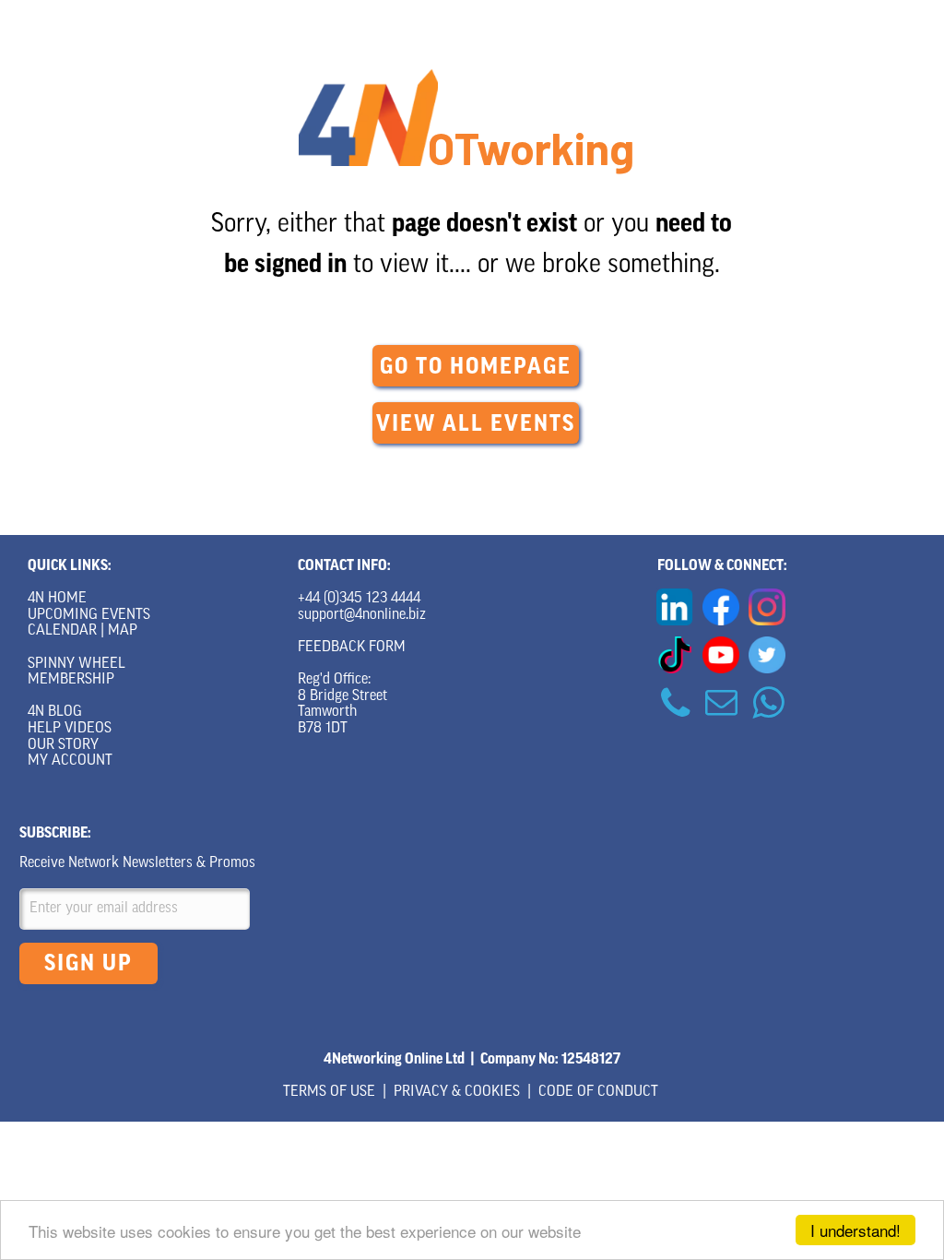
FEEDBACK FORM (352, 647)
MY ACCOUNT (70, 761)
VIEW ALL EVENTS (475, 423)
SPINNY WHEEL (76, 664)
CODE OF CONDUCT (598, 1092)
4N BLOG (55, 712)
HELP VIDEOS (70, 728)
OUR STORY (63, 745)
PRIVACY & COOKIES (457, 1092)
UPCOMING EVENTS (89, 615)
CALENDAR (62, 631)
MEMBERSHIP (71, 679)
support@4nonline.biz (362, 615)
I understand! (855, 1230)
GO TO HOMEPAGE (476, 366)
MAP (122, 631)
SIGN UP (88, 963)
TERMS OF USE (329, 1092)
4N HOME (57, 598)
